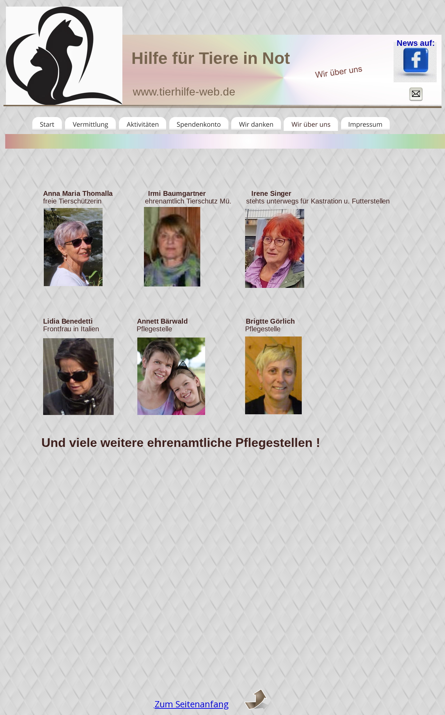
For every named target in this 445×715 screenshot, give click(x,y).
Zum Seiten (177, 704)
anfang (214, 704)
